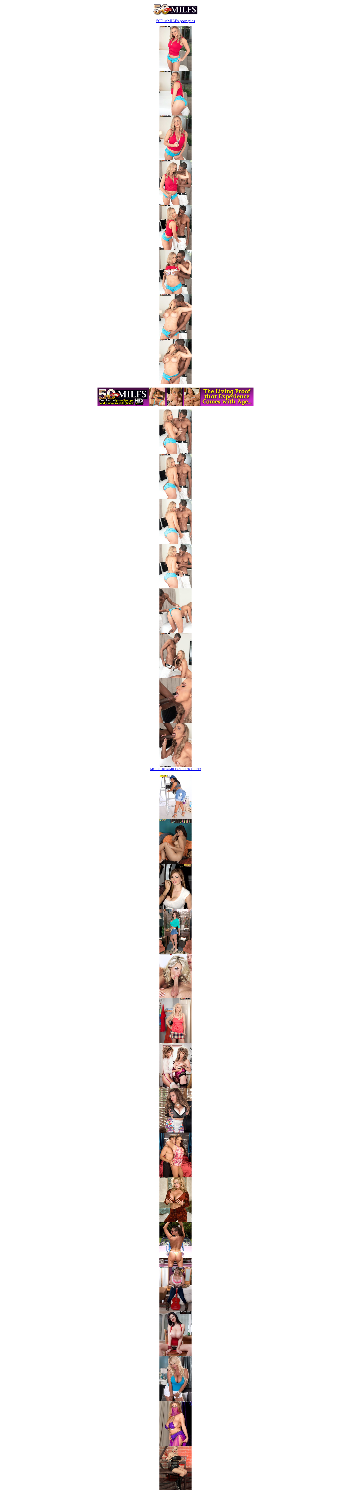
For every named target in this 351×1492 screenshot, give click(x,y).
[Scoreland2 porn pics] (175, 1265)
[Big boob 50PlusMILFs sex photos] (175, 69)
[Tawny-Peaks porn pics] (175, 1221)
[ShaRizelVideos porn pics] (175, 1355)
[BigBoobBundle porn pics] (175, 1176)
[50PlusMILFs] (175, 14)
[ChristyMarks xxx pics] (175, 907)
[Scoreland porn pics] (175, 1310)
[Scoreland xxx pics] (175, 952)
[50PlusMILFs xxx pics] (175, 1042)
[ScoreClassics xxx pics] (175, 1086)
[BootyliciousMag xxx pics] (175, 818)
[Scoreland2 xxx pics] (175, 997)
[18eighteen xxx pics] (175, 863)
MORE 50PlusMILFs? (175, 769)
